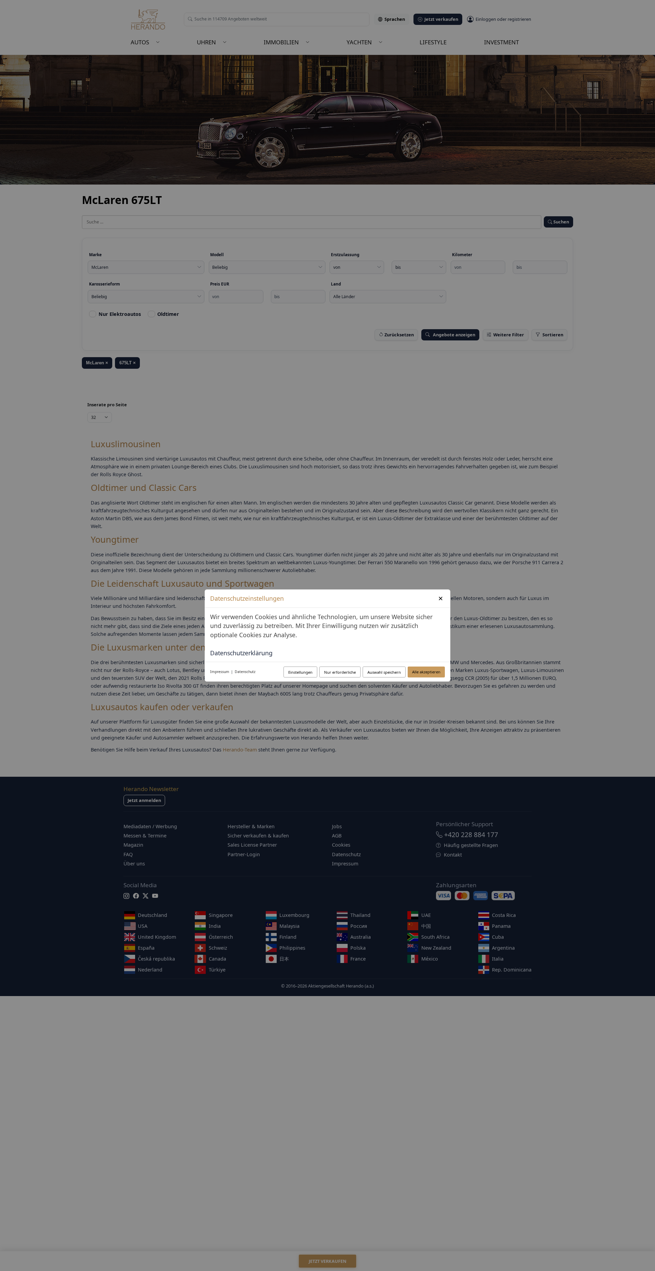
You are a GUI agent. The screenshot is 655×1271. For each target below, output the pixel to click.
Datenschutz (245, 671)
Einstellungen (300, 672)
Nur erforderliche (340, 672)
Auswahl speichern (384, 672)
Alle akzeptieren (426, 671)
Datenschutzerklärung (241, 653)
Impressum (219, 671)
